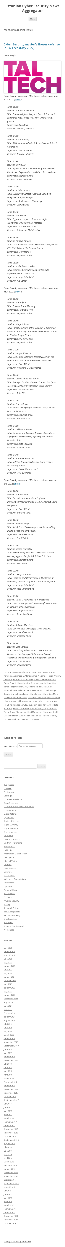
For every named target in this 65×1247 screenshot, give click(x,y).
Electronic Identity (12, 839)
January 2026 (9, 951)
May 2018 (8, 1071)
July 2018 (7, 1063)
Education (8, 835)
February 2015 (10, 1208)
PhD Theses (9, 893)
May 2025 (8, 962)
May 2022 (8, 991)
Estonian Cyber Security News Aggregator (32, 8)
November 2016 (11, 1132)
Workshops (9, 929)
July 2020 (7, 1024)
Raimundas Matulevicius (21, 704)
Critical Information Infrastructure (19, 806)
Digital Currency (11, 824)
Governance (9, 846)
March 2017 (9, 1118)
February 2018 (10, 1082)
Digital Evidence (11, 828)
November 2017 (11, 1092)
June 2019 (8, 1049)
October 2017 (10, 1096)
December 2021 (11, 998)
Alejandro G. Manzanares (25, 675)
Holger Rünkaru (17, 686)
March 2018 (9, 1078)
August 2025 (9, 955)
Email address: (11, 746)
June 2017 (8, 1107)
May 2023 (8, 984)
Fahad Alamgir (10, 683)
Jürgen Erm (30, 686)
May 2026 (8, 948)
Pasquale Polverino (42, 701)
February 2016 (10, 1165)
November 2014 (11, 1219)
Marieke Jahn (36, 694)
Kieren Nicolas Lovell (39, 690)
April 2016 (8, 1158)
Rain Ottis (37, 704)
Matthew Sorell (20, 697)
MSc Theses (31, 672)
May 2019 (8, 1053)
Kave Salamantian (21, 690)
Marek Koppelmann (20, 694)
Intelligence (9, 857)
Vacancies (8, 922)
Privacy (7, 904)
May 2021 (8, 1009)
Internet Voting (10, 861)
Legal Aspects (10, 868)
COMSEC (7, 788)
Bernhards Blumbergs (23, 679)
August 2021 (9, 1002)
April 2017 (8, 1114)
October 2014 (10, 1223)
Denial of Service (11, 821)
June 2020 (8, 1027)
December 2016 (11, 1129)
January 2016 (9, 1169)
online (18, 99)
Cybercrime (9, 817)
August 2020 (9, 1020)
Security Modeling (12, 915)
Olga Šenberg (10, 701)
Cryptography (10, 810)
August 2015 (9, 1187)
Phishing (7, 897)
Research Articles (12, 908)
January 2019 (9, 1056)
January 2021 (9, 1016)
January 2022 (9, 995)
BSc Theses (9, 784)
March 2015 (9, 1205)
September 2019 (11, 1045)
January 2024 (9, 977)
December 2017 (11, 1089)
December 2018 (11, 1060)
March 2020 (9, 1035)
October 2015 (10, 1179)
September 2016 (11, 1140)
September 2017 (11, 1100)
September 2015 (11, 1183)
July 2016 (7, 1147)
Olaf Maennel (53, 697)
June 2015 (8, 1194)
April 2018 (8, 1074)
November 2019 (11, 1042)
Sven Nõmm (24, 715)
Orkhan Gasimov (24, 701)
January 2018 (9, 1085)
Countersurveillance (13, 799)
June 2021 (8, 1006)
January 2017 (9, 1125)
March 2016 (9, 1161)
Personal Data (10, 890)
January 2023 (9, 987)
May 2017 (8, 1111)
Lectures (7, 864)
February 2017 (10, 1121)
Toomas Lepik (10, 719)
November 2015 (11, 1176)
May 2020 (8, 1031)
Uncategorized (10, 919)
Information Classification (15, 853)
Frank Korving (24, 683)
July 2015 (7, 1190)
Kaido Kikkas (41, 686)
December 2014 (11, 1216)
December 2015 (11, 1172)
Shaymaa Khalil (50, 712)
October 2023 (10, 980)
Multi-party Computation (15, 879)
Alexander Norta (45, 675)
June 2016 (8, 1150)
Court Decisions (11, 803)
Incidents (8, 850)
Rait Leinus (48, 704)
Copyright (8, 795)
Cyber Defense (11, 813)
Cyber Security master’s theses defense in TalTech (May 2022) (32, 46)
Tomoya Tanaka (48, 715)
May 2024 (8, 973)
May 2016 (8, 1154)
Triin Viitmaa (22, 719)
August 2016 (9, 1143)
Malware (8, 871)
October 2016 (10, 1136)
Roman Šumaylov (38, 708)
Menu (32, 19)
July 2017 (7, 1103)
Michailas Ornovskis (37, 697)
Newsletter (9, 882)
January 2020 (9, 1038)
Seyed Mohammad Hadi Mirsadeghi (26, 712)
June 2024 (8, 969)
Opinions (8, 886)
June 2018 (8, 1067)
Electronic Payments (13, 842)
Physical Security (11, 900)
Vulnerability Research (14, 926)
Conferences (10, 792)
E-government (10, 832)
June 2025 (8, 958)
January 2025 (9, 966)
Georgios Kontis (38, 683)
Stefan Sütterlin (11, 715)
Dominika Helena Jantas (45, 679)
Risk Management (12, 911)
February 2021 (10, 1013)
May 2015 (8, 1198)
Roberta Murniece (21, 708)
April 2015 (8, 1201)
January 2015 (9, 1212)
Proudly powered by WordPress (17, 1241)
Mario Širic (47, 694)
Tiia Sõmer (36, 715)
